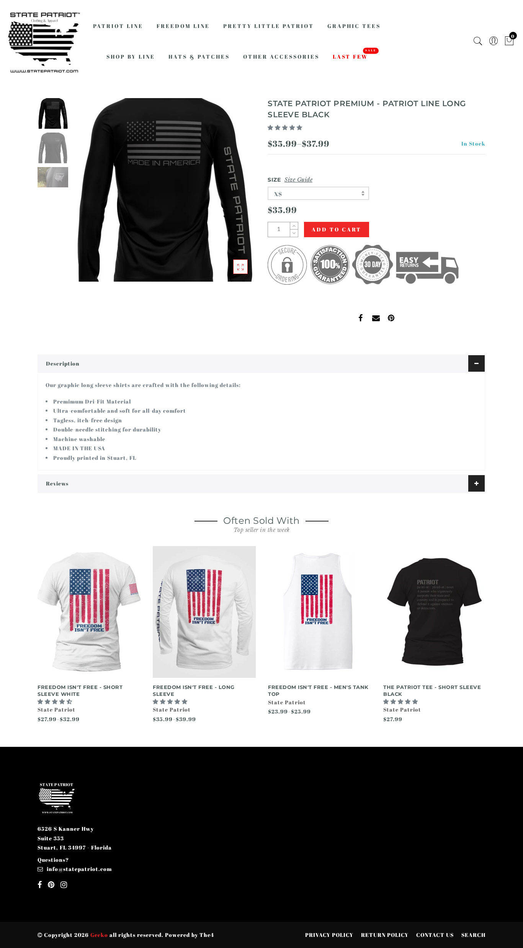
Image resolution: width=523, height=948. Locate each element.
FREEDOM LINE (183, 26)
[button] (286, 127)
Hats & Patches (199, 56)
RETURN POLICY (385, 934)
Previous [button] (86, 194)
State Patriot (56, 709)
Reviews (57, 483)
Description (63, 363)
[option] (163, 190)
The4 (206, 934)
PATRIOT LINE (118, 26)
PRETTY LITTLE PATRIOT (268, 26)
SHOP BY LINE (130, 56)
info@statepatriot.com (79, 869)
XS (278, 194)
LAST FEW (350, 56)
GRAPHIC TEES (354, 26)
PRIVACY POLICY (329, 934)
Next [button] (231, 194)
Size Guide (298, 179)
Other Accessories (281, 56)
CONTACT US (435, 934)
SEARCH (473, 934)
